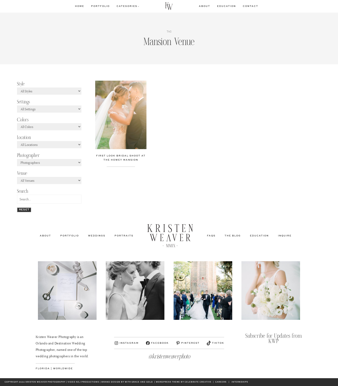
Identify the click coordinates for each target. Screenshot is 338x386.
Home (79, 6)
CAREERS (220, 382)
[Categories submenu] (138, 6)
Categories (127, 6)
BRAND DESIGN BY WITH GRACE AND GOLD (127, 382)
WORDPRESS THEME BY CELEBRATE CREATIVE (184, 382)
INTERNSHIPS (240, 382)
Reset (24, 209)
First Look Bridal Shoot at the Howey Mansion (121, 158)
